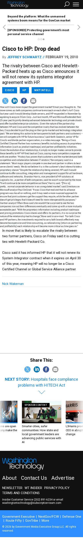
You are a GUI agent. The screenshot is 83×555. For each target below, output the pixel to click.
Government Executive (18, 517)
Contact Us (34, 478)
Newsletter (12, 488)
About (9, 478)
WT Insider (33, 488)
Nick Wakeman (13, 284)
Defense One (71, 517)
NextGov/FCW (48, 517)
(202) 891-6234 (43, 499)
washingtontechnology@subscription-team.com (31, 502)
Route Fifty (14, 521)
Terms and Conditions (21, 493)
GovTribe (31, 521)
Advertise (62, 478)
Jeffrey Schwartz (24, 57)
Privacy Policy (56, 488)
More (45, 521)
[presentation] (4, 422)
